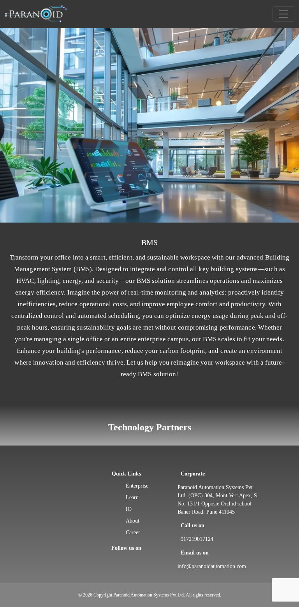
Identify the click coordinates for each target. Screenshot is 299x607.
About (132, 521)
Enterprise (137, 486)
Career (133, 532)
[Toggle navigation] (283, 14)
